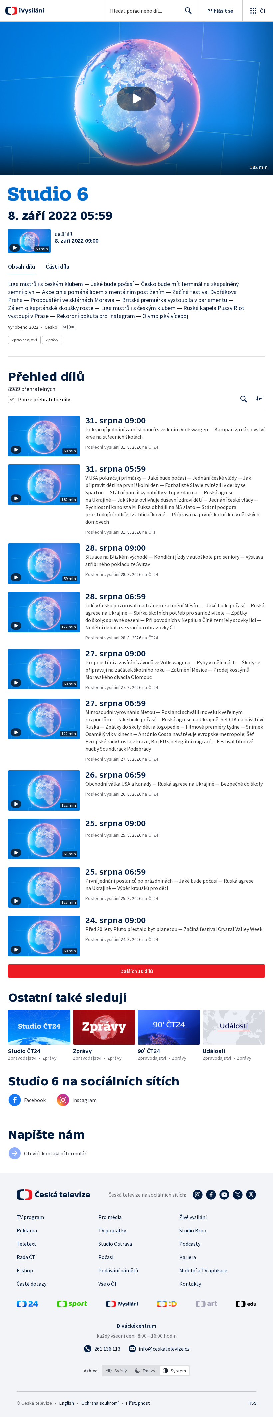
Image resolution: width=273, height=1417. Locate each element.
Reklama (27, 1230)
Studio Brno (192, 1230)
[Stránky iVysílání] (122, 1305)
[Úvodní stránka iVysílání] (30, 11)
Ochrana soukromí (100, 1403)
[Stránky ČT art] (206, 1305)
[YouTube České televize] (224, 1194)
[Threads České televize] (251, 1194)
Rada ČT (26, 1257)
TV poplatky (112, 1230)
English (66, 1403)
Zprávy (52, 339)
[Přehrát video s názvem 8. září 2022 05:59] (136, 99)
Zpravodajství (24, 339)
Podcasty (189, 1243)
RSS (252, 1403)
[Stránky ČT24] (27, 1305)
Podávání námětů (118, 1270)
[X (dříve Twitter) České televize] (237, 1194)
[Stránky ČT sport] (72, 1305)
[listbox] (146, 1370)
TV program (30, 1217)
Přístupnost (138, 1403)
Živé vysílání (193, 1217)
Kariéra (187, 1257)
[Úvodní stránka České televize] (54, 1194)
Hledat (188, 10)
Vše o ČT (107, 1283)
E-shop (25, 1270)
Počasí (105, 1257)
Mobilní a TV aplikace (203, 1270)
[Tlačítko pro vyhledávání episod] (243, 399)
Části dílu (57, 266)
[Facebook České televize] (211, 1194)
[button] (136, 98)
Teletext (26, 1243)
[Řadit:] (259, 398)
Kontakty (190, 1283)
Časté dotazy (31, 1283)
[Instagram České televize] (197, 1194)
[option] (117, 1370)
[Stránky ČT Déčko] (167, 1305)
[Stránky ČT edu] (246, 1305)
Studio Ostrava (115, 1243)
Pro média (110, 1217)
